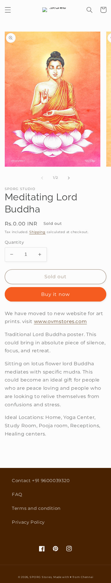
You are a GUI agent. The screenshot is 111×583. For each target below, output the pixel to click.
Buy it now (55, 294)
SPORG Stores (41, 577)
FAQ (17, 494)
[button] (8, 10)
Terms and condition (36, 508)
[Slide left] (42, 177)
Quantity (14, 242)
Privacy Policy (28, 522)
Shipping (37, 232)
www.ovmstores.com (60, 321)
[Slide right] (68, 177)
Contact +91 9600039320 (41, 480)
